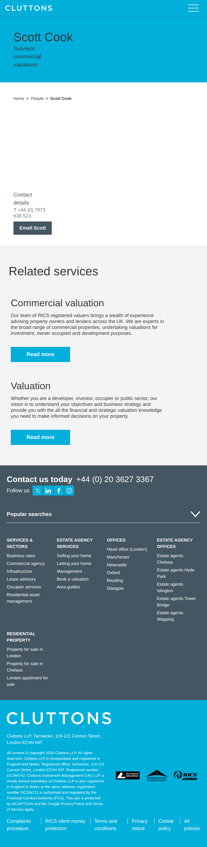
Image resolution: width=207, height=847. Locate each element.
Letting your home (74, 563)
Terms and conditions (105, 824)
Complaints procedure (19, 824)
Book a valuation (73, 579)
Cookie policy (166, 824)
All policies (192, 824)
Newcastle (117, 565)
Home (18, 98)
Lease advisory (21, 579)
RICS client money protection (65, 824)
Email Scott (32, 228)
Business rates (21, 556)
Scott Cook (60, 98)
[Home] (28, 8)
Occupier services (24, 587)
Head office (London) (127, 549)
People (37, 98)
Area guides (68, 587)
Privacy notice (140, 824)
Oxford (113, 573)
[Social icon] (38, 490)
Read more (40, 354)
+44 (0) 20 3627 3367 (115, 479)
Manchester (118, 557)
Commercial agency (26, 563)
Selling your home (74, 556)
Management (69, 571)
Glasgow (115, 588)
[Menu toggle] (193, 8)
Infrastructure (19, 571)
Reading (115, 580)
